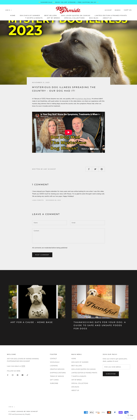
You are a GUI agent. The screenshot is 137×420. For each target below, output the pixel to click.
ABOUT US (107, 18)
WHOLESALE (54, 362)
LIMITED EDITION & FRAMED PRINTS (111, 15)
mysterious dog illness (83, 99)
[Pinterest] (17, 375)
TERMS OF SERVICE (57, 376)
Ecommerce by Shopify (22, 414)
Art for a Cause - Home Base (31, 322)
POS (10, 414)
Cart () (128, 10)
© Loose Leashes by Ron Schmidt (23, 411)
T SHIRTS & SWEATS (34, 18)
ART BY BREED (53, 18)
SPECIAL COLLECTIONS (74, 18)
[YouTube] (22, 375)
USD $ (7, 10)
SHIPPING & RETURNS (58, 373)
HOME (12, 15)
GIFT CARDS (54, 380)
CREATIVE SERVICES (57, 369)
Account (108, 10)
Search (118, 10)
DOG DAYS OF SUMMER (30, 15)
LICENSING (54, 366)
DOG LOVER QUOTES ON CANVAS (75, 15)
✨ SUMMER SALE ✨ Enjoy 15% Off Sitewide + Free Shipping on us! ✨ (68, 2)
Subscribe (111, 374)
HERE (23, 366)
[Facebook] (7, 375)
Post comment (42, 255)
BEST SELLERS (50, 15)
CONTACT (53, 359)
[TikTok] (27, 375)
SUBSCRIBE (54, 383)
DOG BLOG (93, 18)
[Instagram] (12, 375)
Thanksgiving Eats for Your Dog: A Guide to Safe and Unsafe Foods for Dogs (100, 325)
